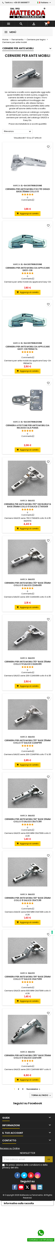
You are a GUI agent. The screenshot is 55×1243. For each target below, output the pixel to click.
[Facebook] (14, 1187)
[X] (27, 1187)
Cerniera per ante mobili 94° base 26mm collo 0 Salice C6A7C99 (28, 820)
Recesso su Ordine (10, 1148)
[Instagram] (33, 1187)
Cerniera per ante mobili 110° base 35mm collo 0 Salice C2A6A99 (27, 584)
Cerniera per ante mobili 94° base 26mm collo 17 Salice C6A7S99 (28, 978)
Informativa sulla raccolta (19, 1203)
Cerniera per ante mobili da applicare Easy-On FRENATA (28, 348)
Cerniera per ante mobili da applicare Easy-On (28, 269)
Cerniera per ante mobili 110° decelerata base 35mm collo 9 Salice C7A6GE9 (27, 505)
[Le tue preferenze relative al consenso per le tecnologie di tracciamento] (52, 932)
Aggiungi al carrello (27, 213)
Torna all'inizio (41, 1095)
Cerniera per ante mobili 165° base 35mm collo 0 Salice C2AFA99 (27, 1056)
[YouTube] (21, 1187)
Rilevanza (18, 131)
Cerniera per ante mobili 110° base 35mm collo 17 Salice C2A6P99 (27, 741)
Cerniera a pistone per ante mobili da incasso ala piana (27, 426)
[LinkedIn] (39, 1187)
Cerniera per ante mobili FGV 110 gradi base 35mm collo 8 (27, 190)
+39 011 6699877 (21, 2)
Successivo (33, 1089)
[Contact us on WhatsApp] (41, 1233)
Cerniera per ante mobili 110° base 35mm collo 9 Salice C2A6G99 (27, 663)
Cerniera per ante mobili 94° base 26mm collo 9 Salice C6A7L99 (28, 899)
